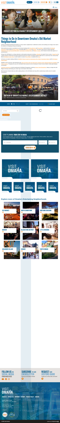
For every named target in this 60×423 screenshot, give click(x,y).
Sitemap (23, 397)
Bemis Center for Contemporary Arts (30, 59)
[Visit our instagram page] (9, 379)
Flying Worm (40, 48)
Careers (37, 397)
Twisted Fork (55, 54)
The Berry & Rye (40, 62)
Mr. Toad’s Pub (34, 62)
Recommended (33, 104)
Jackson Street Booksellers (40, 67)
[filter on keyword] (17, 111)
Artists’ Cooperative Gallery (43, 59)
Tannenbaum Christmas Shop (25, 50)
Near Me (41, 104)
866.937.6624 (9, 406)
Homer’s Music (16, 49)
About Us (4, 397)
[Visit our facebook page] (6, 379)
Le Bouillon (38, 54)
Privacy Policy (30, 397)
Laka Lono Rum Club (25, 62)
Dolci (39, 56)
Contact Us (11, 397)
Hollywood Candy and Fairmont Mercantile (10, 50)
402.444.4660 (11, 405)
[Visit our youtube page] (3, 379)
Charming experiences (6, 67)
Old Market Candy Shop (9, 56)
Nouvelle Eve (32, 48)
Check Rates (43, 2)
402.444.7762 (8, 404)
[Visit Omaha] (8, 2)
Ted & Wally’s (28, 56)
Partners (17, 397)
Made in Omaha (37, 50)
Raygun (34, 49)
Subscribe (35, 2)
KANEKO (20, 59)
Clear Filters (5, 115)
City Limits (29, 49)
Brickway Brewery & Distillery (51, 62)
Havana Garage (4, 63)
